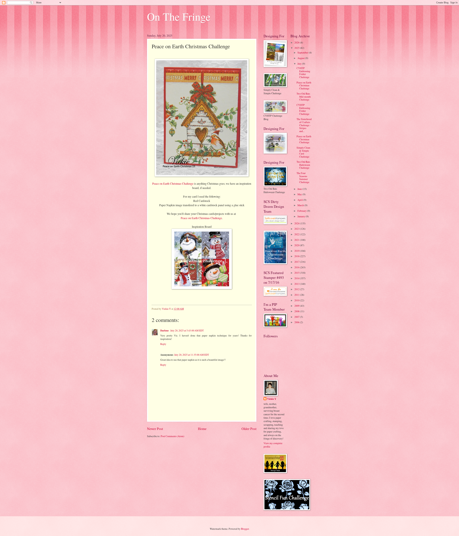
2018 (297, 256)
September (303, 52)
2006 (297, 322)
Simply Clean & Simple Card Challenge (303, 152)
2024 (297, 223)
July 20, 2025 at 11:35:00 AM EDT (191, 354)
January (301, 216)
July (299, 63)
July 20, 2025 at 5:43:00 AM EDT (187, 330)
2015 (297, 272)
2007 (297, 317)
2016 (297, 267)
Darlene (164, 330)
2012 (297, 289)
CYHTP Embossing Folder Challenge (303, 72)
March (300, 205)
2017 (297, 261)
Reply (163, 344)
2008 (297, 311)
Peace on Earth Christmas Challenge (172, 183)
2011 (297, 294)
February (302, 210)
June (299, 189)
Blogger (245, 528)
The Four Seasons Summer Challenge (303, 177)
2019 (297, 250)
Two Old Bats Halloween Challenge (303, 164)
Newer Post (155, 428)
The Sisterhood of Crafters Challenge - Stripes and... (304, 125)
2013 (297, 283)
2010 (297, 300)
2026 (297, 42)
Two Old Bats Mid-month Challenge (304, 96)
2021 (297, 240)
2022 (297, 234)
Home (202, 428)
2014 (297, 278)
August (301, 58)
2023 (297, 228)
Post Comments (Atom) (172, 436)
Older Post (249, 428)
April (300, 200)
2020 (297, 245)
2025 (297, 48)
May (299, 194)
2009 (297, 305)
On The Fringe (178, 16)
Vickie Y (271, 399)
